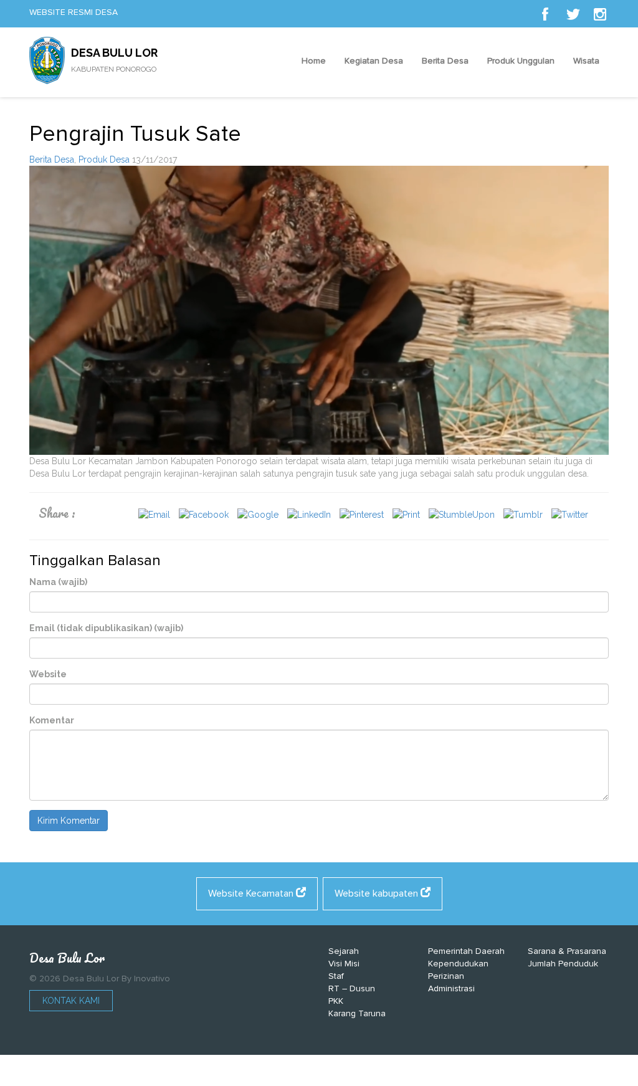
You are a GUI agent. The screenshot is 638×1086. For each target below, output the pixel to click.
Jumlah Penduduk (563, 963)
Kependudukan (458, 963)
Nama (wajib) (58, 582)
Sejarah (343, 951)
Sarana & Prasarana (567, 951)
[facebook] (545, 13)
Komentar (51, 720)
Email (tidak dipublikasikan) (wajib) (106, 628)
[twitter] (572, 13)
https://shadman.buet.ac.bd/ (262, 1074)
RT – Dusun (351, 988)
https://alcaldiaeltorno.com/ (378, 1074)
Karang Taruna (357, 1013)
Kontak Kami (71, 1001)
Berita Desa (445, 60)
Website (48, 674)
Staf (336, 976)
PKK (335, 1001)
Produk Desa (104, 159)
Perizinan (446, 976)
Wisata (586, 60)
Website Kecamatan (252, 893)
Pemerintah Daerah (466, 951)
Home (314, 60)
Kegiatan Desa (374, 60)
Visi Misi (343, 963)
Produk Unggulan (521, 60)
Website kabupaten (378, 893)
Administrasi (451, 988)
